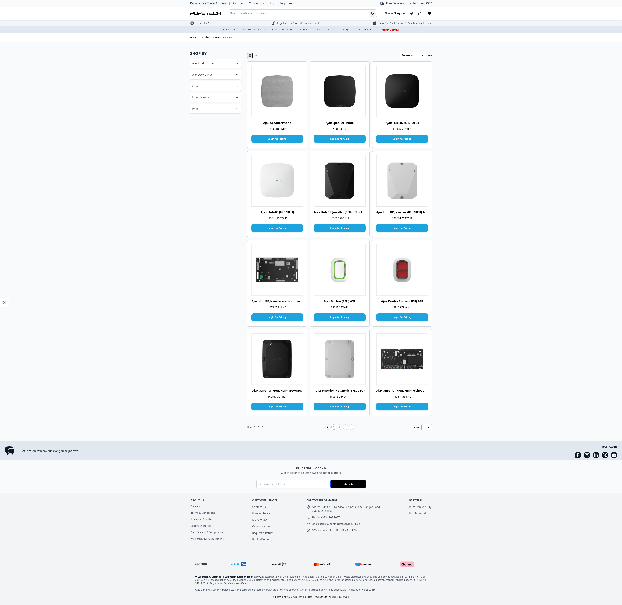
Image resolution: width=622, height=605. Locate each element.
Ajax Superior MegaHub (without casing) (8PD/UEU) (413, 390)
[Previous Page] (328, 427)
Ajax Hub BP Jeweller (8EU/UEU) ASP (340, 212)
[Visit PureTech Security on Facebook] (578, 455)
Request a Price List (206, 23)
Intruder (302, 29)
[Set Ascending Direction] (430, 55)
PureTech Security (420, 507)
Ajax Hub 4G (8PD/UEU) (402, 123)
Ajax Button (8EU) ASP (339, 301)
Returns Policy (261, 513)
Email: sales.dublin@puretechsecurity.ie (336, 524)
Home (193, 37)
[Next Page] (351, 427)
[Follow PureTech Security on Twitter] (605, 455)
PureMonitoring (419, 513)
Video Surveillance (251, 29)
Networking (323, 29)
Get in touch (28, 451)
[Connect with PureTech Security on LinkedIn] (596, 455)
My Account (259, 520)
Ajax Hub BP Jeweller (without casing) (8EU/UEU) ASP (289, 301)
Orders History (261, 526)
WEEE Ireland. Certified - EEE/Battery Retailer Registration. (228, 576)
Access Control (279, 29)
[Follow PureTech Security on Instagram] (587, 455)
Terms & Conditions (203, 513)
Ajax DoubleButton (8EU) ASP (402, 301)
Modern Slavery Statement (207, 539)
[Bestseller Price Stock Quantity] (413, 55)
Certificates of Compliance (207, 532)
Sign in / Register (395, 13)
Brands (227, 29)
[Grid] (250, 55)
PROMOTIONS (390, 29)
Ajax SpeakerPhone (277, 123)
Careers (195, 506)
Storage (344, 29)
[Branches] (411, 13)
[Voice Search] (372, 13)
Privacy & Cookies (202, 519)
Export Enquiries (201, 526)
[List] (256, 55)
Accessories (365, 29)
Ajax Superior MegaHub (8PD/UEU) (277, 390)
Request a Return (263, 533)
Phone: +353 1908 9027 (326, 517)
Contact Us (259, 507)
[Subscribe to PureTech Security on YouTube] (614, 455)
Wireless (217, 37)
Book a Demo (260, 539)
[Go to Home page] (205, 13)
